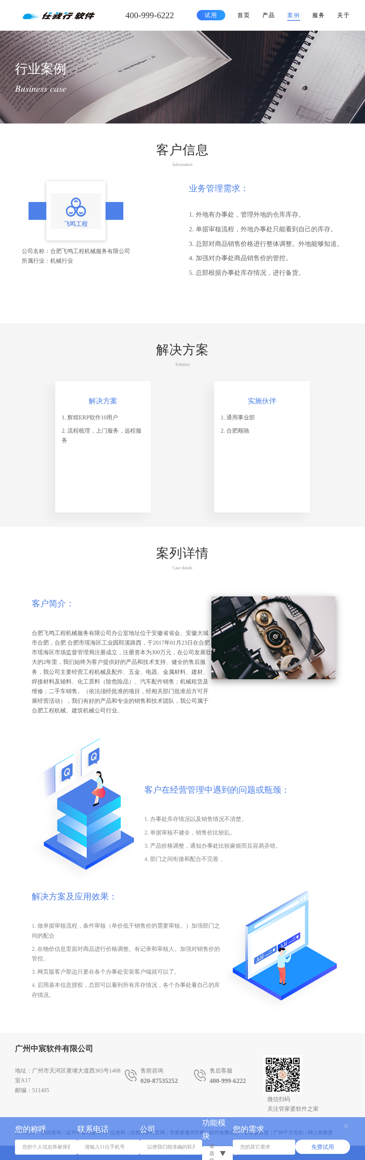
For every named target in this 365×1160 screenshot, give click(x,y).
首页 (243, 15)
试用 (211, 15)
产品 (268, 15)
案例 (293, 15)
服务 (318, 15)
